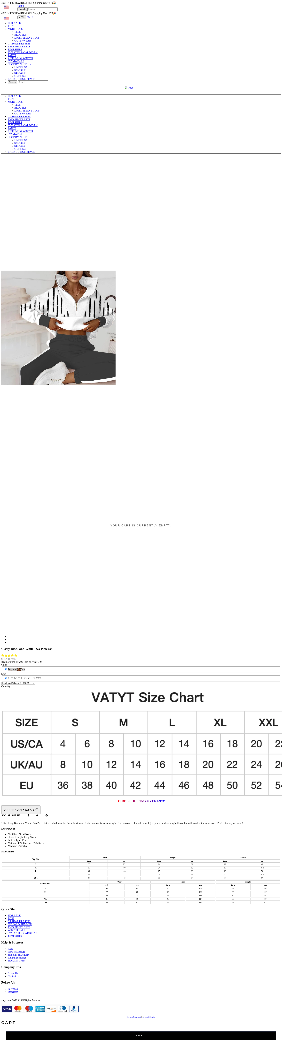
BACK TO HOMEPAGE (21, 78)
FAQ (10, 948)
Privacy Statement (134, 1017)
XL (29, 678)
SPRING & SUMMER (20, 924)
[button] (9, 655)
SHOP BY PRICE (19, 64)
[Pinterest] (47, 815)
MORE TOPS (17, 28)
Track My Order (16, 960)
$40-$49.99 (20, 73)
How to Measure (16, 951)
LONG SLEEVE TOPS (27, 37)
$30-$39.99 (20, 70)
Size (3, 673)
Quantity (5, 686)
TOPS (11, 26)
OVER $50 (20, 76)
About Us (13, 973)
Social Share (10, 815)
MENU (22, 17)
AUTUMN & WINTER (20, 58)
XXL (38, 678)
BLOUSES (20, 34)
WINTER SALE (16, 930)
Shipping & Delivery (18, 954)
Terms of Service (148, 1017)
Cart (20, 5)
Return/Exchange (17, 957)
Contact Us (13, 976)
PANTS (12, 55)
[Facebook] (28, 815)
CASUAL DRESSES (19, 43)
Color (4, 664)
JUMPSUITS (15, 49)
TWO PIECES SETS (19, 46)
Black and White (16, 669)
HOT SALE (14, 23)
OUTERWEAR (22, 40)
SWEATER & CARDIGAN (23, 52)
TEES (17, 31)
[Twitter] (37, 815)
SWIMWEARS (16, 61)
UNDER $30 (21, 67)
